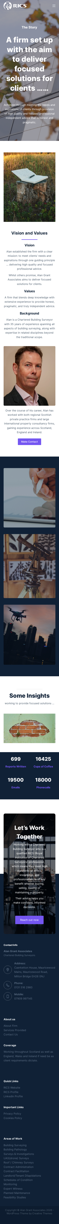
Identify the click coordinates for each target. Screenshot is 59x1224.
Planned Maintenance (17, 1193)
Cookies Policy (13, 1118)
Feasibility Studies (15, 1197)
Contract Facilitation (16, 1171)
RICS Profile (11, 1092)
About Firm (10, 1025)
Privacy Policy (12, 1113)
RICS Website (12, 1087)
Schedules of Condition (18, 1180)
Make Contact (29, 441)
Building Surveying (15, 1145)
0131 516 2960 (23, 987)
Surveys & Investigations (19, 1154)
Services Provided (15, 1030)
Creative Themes (42, 1213)
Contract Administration (18, 1167)
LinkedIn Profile (13, 1096)
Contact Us (11, 1034)
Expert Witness (13, 1188)
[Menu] (53, 5)
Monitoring (10, 1184)
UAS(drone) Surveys (16, 1158)
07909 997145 (23, 998)
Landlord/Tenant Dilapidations (22, 1175)
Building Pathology (15, 1149)
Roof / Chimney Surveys (19, 1162)
